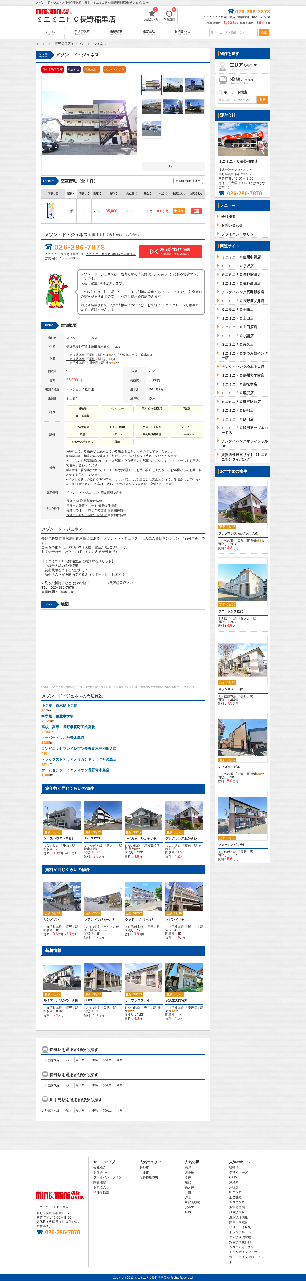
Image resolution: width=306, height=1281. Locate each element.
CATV (233, 1177)
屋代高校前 (152, 845)
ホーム (50, 32)
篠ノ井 (111, 845)
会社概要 (99, 1167)
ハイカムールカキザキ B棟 (143, 838)
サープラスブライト (139, 1000)
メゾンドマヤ (175, 919)
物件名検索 (101, 1192)
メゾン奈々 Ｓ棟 (230, 689)
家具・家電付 (238, 1222)
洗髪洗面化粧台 (240, 1242)
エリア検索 (82, 32)
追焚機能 (235, 1197)
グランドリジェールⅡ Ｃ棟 (103, 919)
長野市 (80, 346)
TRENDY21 (92, 838)
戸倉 (240, 774)
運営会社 (149, 32)
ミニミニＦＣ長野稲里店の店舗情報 (111, 254)
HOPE (88, 1000)
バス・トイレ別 (240, 1227)
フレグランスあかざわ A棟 (184, 838)
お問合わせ (182, 32)
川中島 (93, 363)
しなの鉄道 (51, 845)
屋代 (188, 845)
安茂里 (192, 1008)
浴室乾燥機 (237, 1207)
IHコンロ (235, 1192)
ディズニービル (229, 767)
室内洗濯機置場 (240, 1237)
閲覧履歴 (169, 15)
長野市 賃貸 (75, 501)
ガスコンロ (237, 1202)
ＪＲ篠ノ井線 (227, 618)
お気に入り (151, 15)
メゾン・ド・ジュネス (82, 492)
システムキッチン (241, 1247)
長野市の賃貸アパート (82, 506)
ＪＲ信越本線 (75, 355)
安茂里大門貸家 (176, 1000)
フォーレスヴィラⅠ (231, 844)
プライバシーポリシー (109, 1177)
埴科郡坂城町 (149, 1177)
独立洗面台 (237, 1212)
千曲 (66, 845)
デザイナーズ (238, 1172)
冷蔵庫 (234, 1182)
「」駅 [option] (63, 830)
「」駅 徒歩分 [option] (103, 832)
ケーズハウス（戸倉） (59, 838)
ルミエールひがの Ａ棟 (61, 1000)
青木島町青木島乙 (97, 346)
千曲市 (144, 1172)
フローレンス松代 (230, 611)
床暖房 (234, 1187)
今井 (119, 1060)
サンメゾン (51, 919)
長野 (92, 355)
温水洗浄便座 (238, 1217)
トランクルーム (240, 1232)
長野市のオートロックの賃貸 (87, 510)
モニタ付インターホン (244, 1252)
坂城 (188, 1212)
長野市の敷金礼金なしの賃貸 (87, 515)
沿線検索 (116, 32)
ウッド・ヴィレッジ (139, 919)
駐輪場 (234, 1167)
